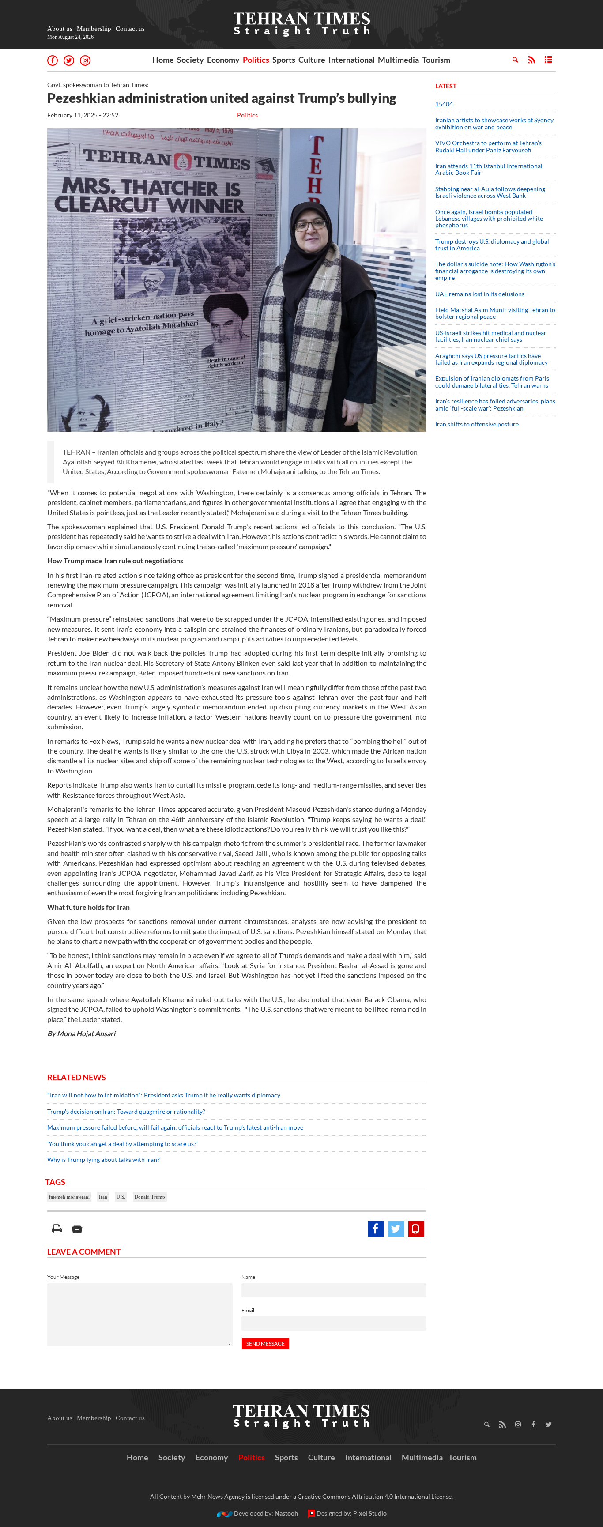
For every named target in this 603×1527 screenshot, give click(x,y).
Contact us (130, 28)
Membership (94, 28)
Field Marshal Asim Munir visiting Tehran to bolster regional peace (495, 313)
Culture (311, 59)
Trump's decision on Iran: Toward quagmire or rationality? (126, 1111)
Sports (283, 59)
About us (59, 28)
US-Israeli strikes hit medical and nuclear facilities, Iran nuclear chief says (490, 336)
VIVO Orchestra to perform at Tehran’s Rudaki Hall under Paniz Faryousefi (488, 146)
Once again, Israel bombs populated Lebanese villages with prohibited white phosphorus (489, 218)
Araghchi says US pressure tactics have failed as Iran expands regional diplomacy (492, 359)
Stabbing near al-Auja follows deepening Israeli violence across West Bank (490, 192)
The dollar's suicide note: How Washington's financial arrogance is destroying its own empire (495, 270)
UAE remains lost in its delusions (479, 294)
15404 (444, 104)
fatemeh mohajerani (69, 1196)
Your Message (63, 1277)
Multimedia (398, 59)
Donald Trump (150, 1196)
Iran (103, 1196)
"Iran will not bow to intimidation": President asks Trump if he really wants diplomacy (163, 1095)
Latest (445, 86)
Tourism (436, 59)
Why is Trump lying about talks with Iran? (103, 1159)
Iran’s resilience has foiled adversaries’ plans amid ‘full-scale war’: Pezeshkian (495, 404)
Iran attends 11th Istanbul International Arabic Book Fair (489, 169)
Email (247, 1310)
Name (248, 1277)
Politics (256, 59)
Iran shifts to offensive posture (477, 424)
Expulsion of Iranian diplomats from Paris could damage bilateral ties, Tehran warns (492, 381)
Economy (223, 59)
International (351, 59)
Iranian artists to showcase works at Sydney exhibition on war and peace (494, 123)
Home (163, 59)
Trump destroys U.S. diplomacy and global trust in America (492, 245)
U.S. (121, 1196)
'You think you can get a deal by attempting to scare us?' (122, 1143)
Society (190, 59)
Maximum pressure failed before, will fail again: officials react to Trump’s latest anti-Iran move (175, 1127)
